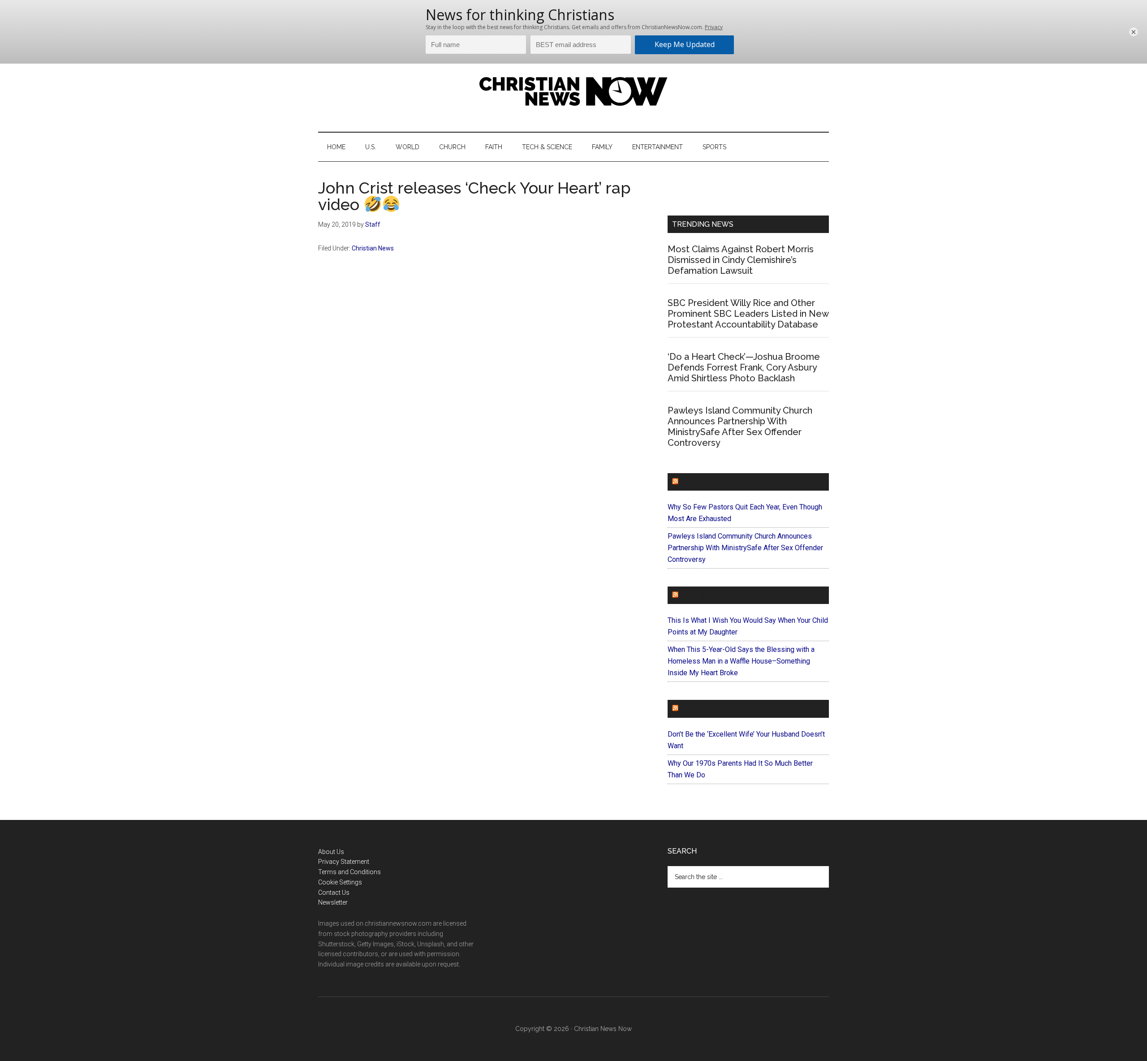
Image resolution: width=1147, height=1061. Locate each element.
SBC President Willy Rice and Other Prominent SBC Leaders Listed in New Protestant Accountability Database (748, 314)
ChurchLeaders (712, 482)
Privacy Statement (343, 861)
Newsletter (333, 902)
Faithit (694, 595)
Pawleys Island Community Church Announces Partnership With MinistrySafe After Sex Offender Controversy (740, 426)
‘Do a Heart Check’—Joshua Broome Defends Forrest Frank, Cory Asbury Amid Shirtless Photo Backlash (744, 367)
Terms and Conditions (349, 872)
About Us (331, 851)
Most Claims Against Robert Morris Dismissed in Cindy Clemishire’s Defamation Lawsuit (741, 260)
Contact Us (333, 892)
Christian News (373, 248)
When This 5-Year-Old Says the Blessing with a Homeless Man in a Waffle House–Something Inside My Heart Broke (741, 661)
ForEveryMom (708, 708)
